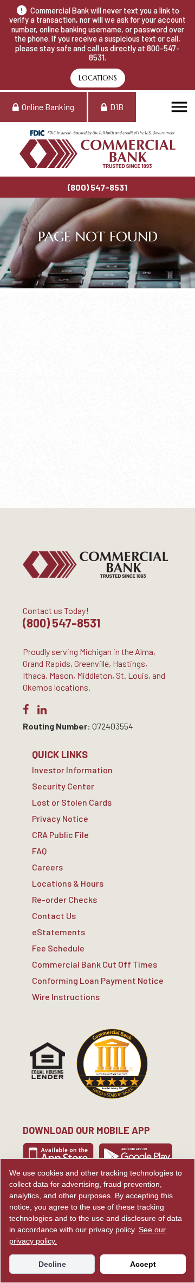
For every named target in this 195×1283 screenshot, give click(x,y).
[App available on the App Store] (58, 1155)
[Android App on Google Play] (135, 1155)
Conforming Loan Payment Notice (98, 980)
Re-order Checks (64, 899)
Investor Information (72, 770)
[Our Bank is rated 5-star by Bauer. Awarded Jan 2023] (112, 1064)
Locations (98, 78)
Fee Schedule (58, 948)
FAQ (39, 851)
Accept (143, 1264)
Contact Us (54, 915)
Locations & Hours (67, 883)
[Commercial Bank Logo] (97, 148)
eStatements (58, 932)
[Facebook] (26, 711)
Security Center (63, 786)
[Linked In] (42, 711)
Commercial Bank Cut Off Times (94, 964)
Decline (52, 1264)
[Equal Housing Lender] (47, 1060)
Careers (47, 867)
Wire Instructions (66, 996)
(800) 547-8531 (97, 187)
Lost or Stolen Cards (72, 802)
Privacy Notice (60, 818)
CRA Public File (60, 834)
